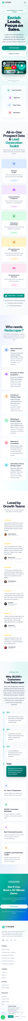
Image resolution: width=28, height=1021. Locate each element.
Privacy (4, 1012)
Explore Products (14, 50)
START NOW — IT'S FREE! (15, 291)
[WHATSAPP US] (3, 1017)
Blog (3, 1000)
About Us (4, 971)
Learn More (14, 176)
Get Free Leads (14, 44)
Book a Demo (14, 902)
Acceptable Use (21, 1012)
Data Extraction (5, 981)
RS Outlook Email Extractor (8, 957)
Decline (17, 1016)
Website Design (5, 983)
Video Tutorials (5, 995)
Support (4, 973)
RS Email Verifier (5, 945)
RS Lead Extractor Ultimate (8, 954)
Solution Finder (5, 997)
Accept (10, 1016)
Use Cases (4, 992)
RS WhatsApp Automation (8, 960)
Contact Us (4, 968)
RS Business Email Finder (7, 951)
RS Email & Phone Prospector (9, 948)
